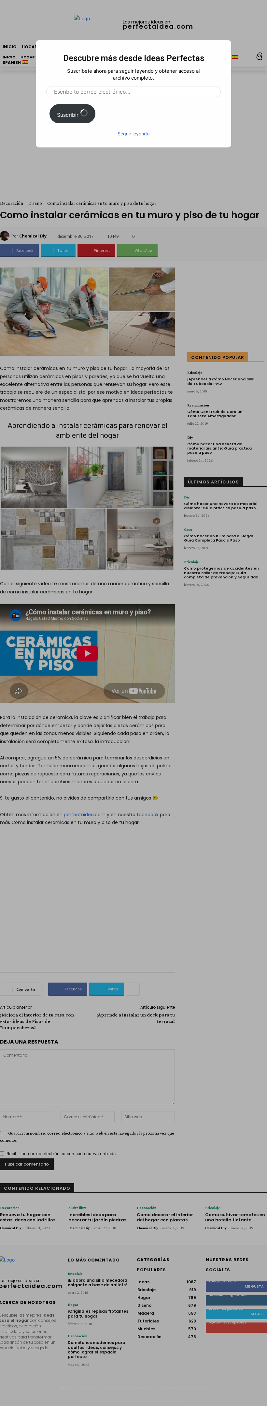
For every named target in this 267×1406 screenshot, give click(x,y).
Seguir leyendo (133, 133)
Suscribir (68, 115)
